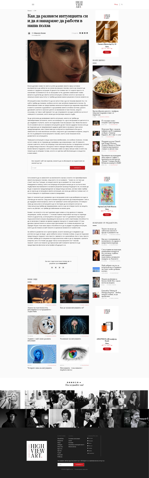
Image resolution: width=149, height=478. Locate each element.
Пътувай (60, 455)
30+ (35, 10)
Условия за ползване (74, 438)
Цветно (62, 336)
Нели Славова (85, 305)
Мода (103, 284)
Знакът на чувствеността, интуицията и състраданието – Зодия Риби (40, 310)
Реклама (71, 442)
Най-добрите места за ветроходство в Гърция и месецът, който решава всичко (111, 268)
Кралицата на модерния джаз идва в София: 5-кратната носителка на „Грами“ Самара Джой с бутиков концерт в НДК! (111, 159)
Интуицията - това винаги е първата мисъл (71, 369)
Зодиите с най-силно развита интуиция (39, 340)
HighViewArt (85, 336)
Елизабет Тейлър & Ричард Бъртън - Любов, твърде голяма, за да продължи (111, 293)
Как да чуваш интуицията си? (72, 308)
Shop (116, 4)
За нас (70, 440)
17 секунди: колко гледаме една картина (110, 122)
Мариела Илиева (40, 33)
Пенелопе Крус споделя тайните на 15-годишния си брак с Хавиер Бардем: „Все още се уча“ (111, 132)
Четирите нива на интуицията (40, 368)
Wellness (30, 305)
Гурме (94, 116)
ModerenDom (72, 446)
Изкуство (104, 124)
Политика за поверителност (76, 444)
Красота (60, 449)
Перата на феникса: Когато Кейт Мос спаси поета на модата (111, 281)
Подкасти (60, 440)
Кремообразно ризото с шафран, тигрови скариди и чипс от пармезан (106, 113)
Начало (30, 10)
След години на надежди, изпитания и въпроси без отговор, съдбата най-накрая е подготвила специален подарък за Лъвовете (111, 254)
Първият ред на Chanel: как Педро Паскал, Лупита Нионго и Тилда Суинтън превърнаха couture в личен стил (111, 145)
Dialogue (60, 444)
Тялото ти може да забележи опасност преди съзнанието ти (110, 231)
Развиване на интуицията (70, 339)
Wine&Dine (61, 438)
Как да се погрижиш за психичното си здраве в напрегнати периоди (111, 241)
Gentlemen (105, 273)
